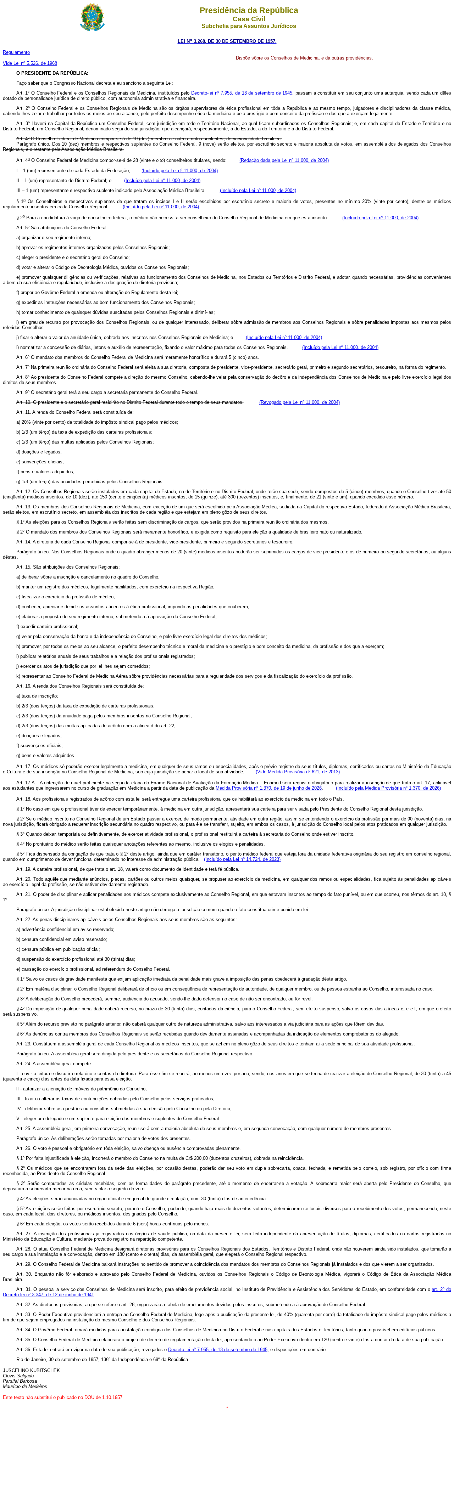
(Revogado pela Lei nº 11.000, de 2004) (299, 402)
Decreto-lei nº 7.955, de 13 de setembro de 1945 (241, 93)
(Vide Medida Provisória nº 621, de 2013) (298, 771)
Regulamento (16, 52)
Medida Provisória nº (237, 788)
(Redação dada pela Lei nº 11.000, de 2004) (284, 160)
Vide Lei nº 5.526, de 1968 (30, 63)
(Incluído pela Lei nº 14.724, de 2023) (242, 859)
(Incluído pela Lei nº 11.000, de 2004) (180, 170)
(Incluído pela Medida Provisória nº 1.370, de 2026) (388, 788)
